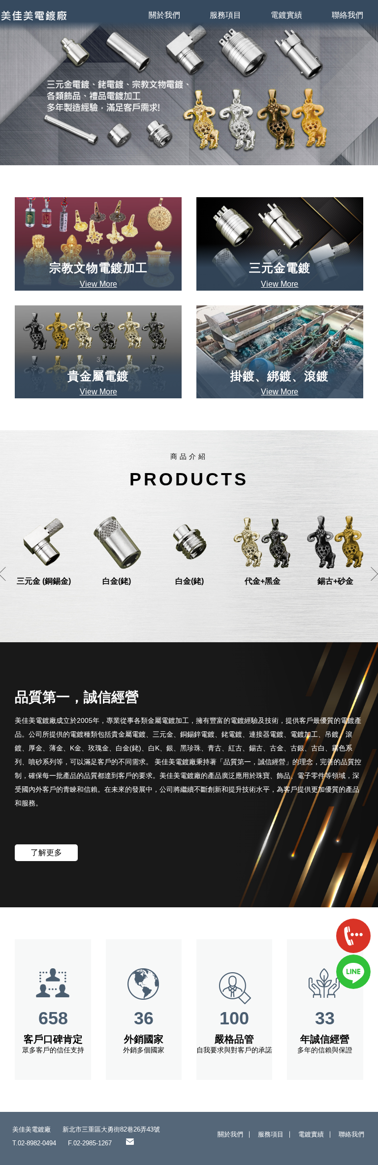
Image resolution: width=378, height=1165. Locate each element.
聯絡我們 (347, 15)
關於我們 (164, 15)
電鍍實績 (286, 15)
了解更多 (46, 852)
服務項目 (225, 15)
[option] (189, 82)
